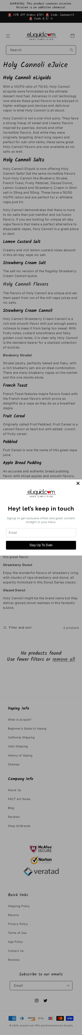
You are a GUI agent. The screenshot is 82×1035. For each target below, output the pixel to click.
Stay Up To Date (41, 545)
